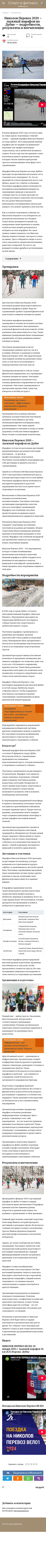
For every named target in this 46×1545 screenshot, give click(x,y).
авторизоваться (21, 1511)
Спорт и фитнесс (23, 3)
